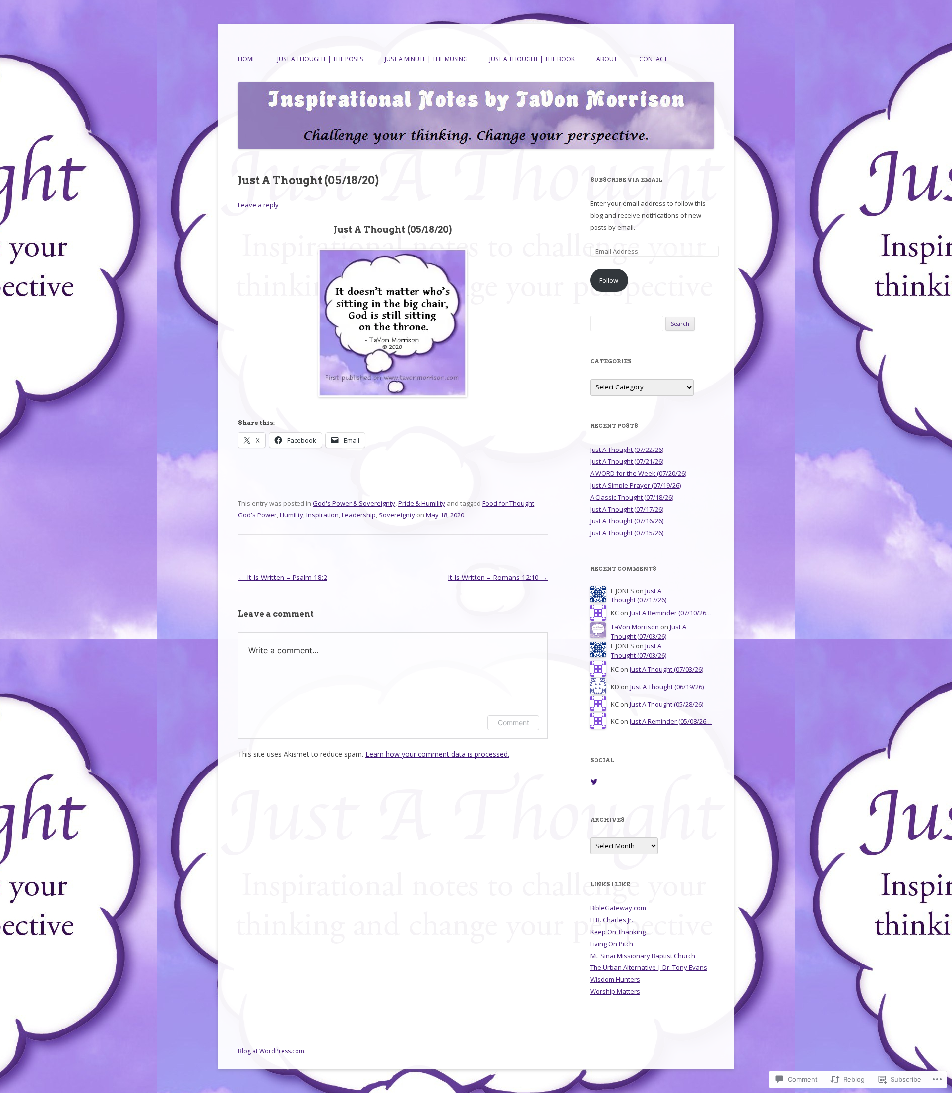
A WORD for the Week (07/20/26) (638, 473)
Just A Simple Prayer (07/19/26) (635, 485)
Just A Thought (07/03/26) (648, 631)
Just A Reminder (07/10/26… (671, 612)
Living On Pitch (611, 943)
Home (246, 59)
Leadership (359, 515)
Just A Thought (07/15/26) (626, 532)
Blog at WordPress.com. (272, 1051)
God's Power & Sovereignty (354, 503)
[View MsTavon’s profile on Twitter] (594, 782)
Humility (291, 515)
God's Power (257, 515)
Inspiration (322, 515)
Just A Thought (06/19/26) (667, 686)
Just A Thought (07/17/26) (626, 509)
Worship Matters (615, 991)
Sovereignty (397, 515)
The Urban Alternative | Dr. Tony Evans (648, 967)
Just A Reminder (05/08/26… (671, 721)
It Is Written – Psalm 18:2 (282, 577)
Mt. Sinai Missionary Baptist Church (642, 955)
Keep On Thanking (618, 931)
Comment (513, 722)
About (606, 59)
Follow (608, 280)
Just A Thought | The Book (532, 59)
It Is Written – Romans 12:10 (498, 577)
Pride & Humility (421, 503)
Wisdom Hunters (615, 979)
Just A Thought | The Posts (320, 59)
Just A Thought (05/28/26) (666, 704)
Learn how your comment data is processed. (437, 754)
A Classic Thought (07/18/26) (631, 497)
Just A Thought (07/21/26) (626, 461)
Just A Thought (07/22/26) (626, 449)
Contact (653, 59)
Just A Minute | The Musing (426, 59)
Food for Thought (508, 503)
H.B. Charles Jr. (611, 919)
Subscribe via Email (626, 179)
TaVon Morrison (635, 626)
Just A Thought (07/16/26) (626, 520)
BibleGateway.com (618, 907)
